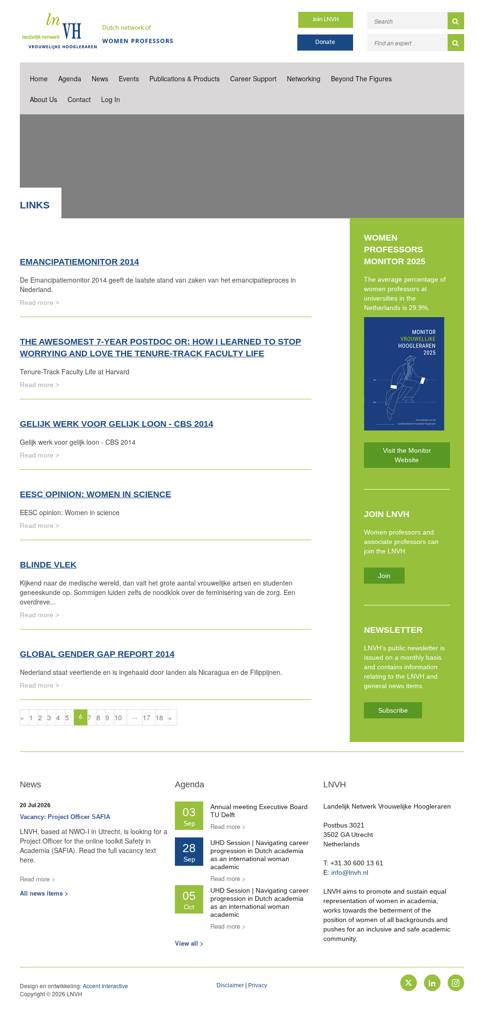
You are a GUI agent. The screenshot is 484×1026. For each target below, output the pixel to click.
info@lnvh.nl (349, 872)
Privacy (257, 985)
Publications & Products (184, 78)
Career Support (253, 78)
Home (39, 78)
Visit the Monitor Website (407, 455)
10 (118, 717)
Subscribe (393, 710)
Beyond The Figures (361, 78)
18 (159, 717)
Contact (79, 99)
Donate (325, 42)
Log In (110, 99)
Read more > (39, 302)
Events (129, 78)
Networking (303, 78)
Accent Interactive (105, 986)
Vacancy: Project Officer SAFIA (65, 816)
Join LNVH (325, 19)
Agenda (69, 78)
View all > (189, 943)
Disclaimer (230, 985)
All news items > (44, 892)
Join (384, 575)
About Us (43, 99)
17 (146, 717)
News (100, 78)
